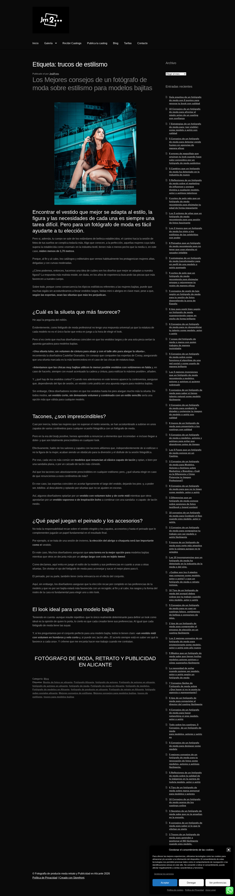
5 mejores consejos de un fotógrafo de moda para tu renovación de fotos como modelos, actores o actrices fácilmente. (184, 760)
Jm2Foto (54, 73)
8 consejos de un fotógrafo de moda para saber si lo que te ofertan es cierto (185, 825)
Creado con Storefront (71, 877)
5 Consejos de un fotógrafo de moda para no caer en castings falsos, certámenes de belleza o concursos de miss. (184, 611)
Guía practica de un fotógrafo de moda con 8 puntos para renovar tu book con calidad (185, 100)
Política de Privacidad (194, 890)
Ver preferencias (217, 882)
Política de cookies (175, 890)
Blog (115, 43)
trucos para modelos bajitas (59, 697)
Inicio (35, 43)
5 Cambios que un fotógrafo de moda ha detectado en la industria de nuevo (184, 171)
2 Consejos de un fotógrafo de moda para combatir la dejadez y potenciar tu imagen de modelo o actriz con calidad (185, 411)
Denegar (191, 882)
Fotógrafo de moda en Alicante (107, 686)
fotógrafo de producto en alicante (89, 689)
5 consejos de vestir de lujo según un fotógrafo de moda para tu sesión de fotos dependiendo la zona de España (184, 297)
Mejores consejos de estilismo (75, 693)
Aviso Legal (210, 890)
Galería (48, 43)
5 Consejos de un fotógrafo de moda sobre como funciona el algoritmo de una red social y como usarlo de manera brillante (185, 360)
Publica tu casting (97, 43)
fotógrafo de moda (79, 686)
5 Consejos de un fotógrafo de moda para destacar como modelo (185, 745)
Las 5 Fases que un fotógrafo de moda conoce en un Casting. (185, 452)
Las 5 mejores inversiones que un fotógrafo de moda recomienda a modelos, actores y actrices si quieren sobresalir (184, 378)
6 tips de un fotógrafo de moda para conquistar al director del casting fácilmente (185, 701)
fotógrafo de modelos (137, 686)
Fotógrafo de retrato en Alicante (126, 689)
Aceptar (165, 882)
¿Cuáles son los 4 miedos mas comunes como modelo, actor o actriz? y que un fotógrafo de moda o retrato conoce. (184, 578)
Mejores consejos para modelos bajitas (114, 693)
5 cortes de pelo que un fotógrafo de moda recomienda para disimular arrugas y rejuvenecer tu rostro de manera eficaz (183, 279)
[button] (228, 849)
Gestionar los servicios (164, 874)
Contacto (142, 43)
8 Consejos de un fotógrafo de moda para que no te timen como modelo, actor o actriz (185, 489)
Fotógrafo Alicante (84, 682)
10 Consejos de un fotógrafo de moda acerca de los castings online (184, 802)
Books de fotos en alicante (58, 682)
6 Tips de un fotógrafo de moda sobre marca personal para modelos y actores (184, 790)
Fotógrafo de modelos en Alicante (51, 689)
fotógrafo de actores (106, 682)
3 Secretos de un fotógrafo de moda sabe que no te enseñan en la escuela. (185, 814)
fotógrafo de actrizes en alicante (50, 686)
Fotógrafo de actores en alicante (137, 682)
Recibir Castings (72, 43)
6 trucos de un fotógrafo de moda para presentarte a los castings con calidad (184, 426)
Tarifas (128, 43)
